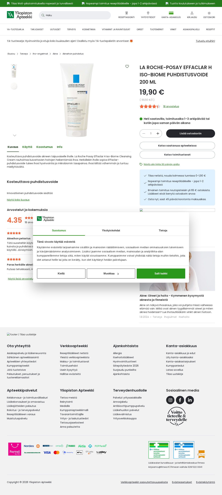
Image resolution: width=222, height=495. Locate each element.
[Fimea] (158, 450)
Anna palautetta (70, 427)
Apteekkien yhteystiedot (21, 361)
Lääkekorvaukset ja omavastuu (26, 402)
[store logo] (19, 15)
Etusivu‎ (11, 53)
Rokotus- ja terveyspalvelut (23, 410)
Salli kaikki (161, 273)
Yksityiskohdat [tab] (111, 230)
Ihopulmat (170, 317)
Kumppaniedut (175, 365)
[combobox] (75, 15)
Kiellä (61, 273)
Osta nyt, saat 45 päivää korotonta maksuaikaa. (177, 199)
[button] (14, 65)
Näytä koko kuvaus (18, 200)
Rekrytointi (66, 402)
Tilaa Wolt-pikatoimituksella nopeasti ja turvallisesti (42, 3)
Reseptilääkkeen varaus (21, 414)
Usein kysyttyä (68, 370)
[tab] (13, 147)
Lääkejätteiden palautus (21, 406)
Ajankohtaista (121, 374)
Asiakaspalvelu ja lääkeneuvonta (26, 353)
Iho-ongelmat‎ (40, 53)
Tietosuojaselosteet (72, 422)
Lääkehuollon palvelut (126, 410)
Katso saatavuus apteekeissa (177, 145)
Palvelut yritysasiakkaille (127, 397)
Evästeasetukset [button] (182, 482)
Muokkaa (109, 273)
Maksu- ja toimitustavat (74, 361)
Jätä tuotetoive (16, 370)
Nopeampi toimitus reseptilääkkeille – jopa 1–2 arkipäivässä (175, 182)
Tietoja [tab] (163, 230)
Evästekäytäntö (205, 482)
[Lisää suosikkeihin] (127, 66)
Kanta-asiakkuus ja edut (180, 353)
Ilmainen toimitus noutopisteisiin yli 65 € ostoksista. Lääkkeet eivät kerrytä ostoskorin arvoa (179, 191)
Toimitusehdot (69, 365)
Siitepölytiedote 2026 (126, 365)
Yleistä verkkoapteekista (74, 357)
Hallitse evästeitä (70, 374)
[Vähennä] (158, 133)
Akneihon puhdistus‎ (73, 53)
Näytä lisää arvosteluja (21, 278)
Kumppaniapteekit (18, 365)
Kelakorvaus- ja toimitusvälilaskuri (27, 397)
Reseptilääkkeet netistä (74, 353)
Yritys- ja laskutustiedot (74, 418)
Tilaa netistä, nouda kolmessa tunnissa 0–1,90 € (177, 175)
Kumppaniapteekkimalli (74, 410)
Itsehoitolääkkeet (123, 357)
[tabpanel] (69, 179)
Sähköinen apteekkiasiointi (23, 357)
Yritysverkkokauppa (124, 418)
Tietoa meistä (68, 397)
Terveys (158, 317)
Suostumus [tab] (59, 230)
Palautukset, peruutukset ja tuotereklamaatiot (23, 375)
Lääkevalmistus (122, 414)
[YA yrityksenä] (176, 416)
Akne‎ (55, 53)
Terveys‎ (24, 53)
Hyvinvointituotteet (124, 361)
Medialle (65, 406)
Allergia (117, 353)
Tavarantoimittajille (72, 414)
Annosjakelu (120, 402)
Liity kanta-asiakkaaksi (179, 357)
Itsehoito (184, 317)
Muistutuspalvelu (17, 418)
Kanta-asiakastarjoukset (181, 361)
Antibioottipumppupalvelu (129, 406)
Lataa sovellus (174, 370)
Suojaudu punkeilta (124, 370)
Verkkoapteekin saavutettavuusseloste (144, 482)
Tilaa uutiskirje (174, 374)
